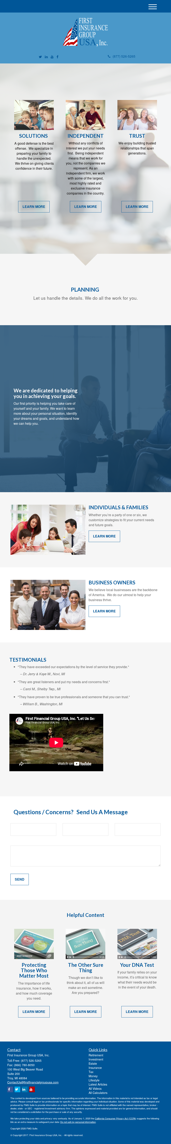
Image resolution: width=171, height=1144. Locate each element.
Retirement (96, 1055)
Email (67, 819)
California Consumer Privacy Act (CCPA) (115, 1118)
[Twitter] (40, 56)
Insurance (95, 1068)
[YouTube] (52, 56)
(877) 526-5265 (124, 56)
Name (15, 819)
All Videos (95, 1088)
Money (93, 1076)
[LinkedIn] (46, 56)
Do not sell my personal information (78, 1122)
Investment (96, 1059)
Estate (93, 1063)
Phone (120, 819)
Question (17, 842)
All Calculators (98, 1093)
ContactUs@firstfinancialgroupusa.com (33, 1082)
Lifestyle (94, 1080)
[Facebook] (57, 56)
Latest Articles (98, 1084)
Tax (91, 1072)
